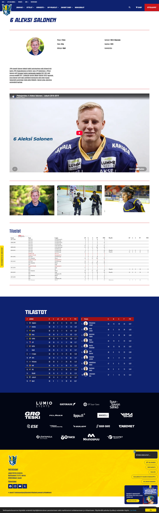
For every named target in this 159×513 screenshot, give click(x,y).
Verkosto (40, 7)
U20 (3, 2)
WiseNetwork (48, 492)
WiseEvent (34, 492)
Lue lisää (133, 510)
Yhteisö (20, 2)
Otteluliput (151, 7)
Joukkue (19, 7)
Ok (151, 510)
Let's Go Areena (11, 2)
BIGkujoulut (79, 7)
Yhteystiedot (34, 2)
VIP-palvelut (52, 7)
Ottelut (30, 7)
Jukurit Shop (66, 7)
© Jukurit (11, 492)
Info (26, 2)
